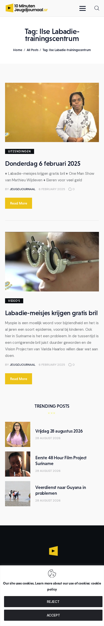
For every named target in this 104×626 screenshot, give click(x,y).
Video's (14, 301)
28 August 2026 (48, 438)
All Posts (32, 50)
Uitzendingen (19, 151)
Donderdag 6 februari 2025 (43, 163)
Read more (18, 203)
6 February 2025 (52, 189)
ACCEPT (53, 615)
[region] (52, 595)
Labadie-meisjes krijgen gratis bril (51, 313)
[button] (83, 8)
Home (17, 50)
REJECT (53, 601)
